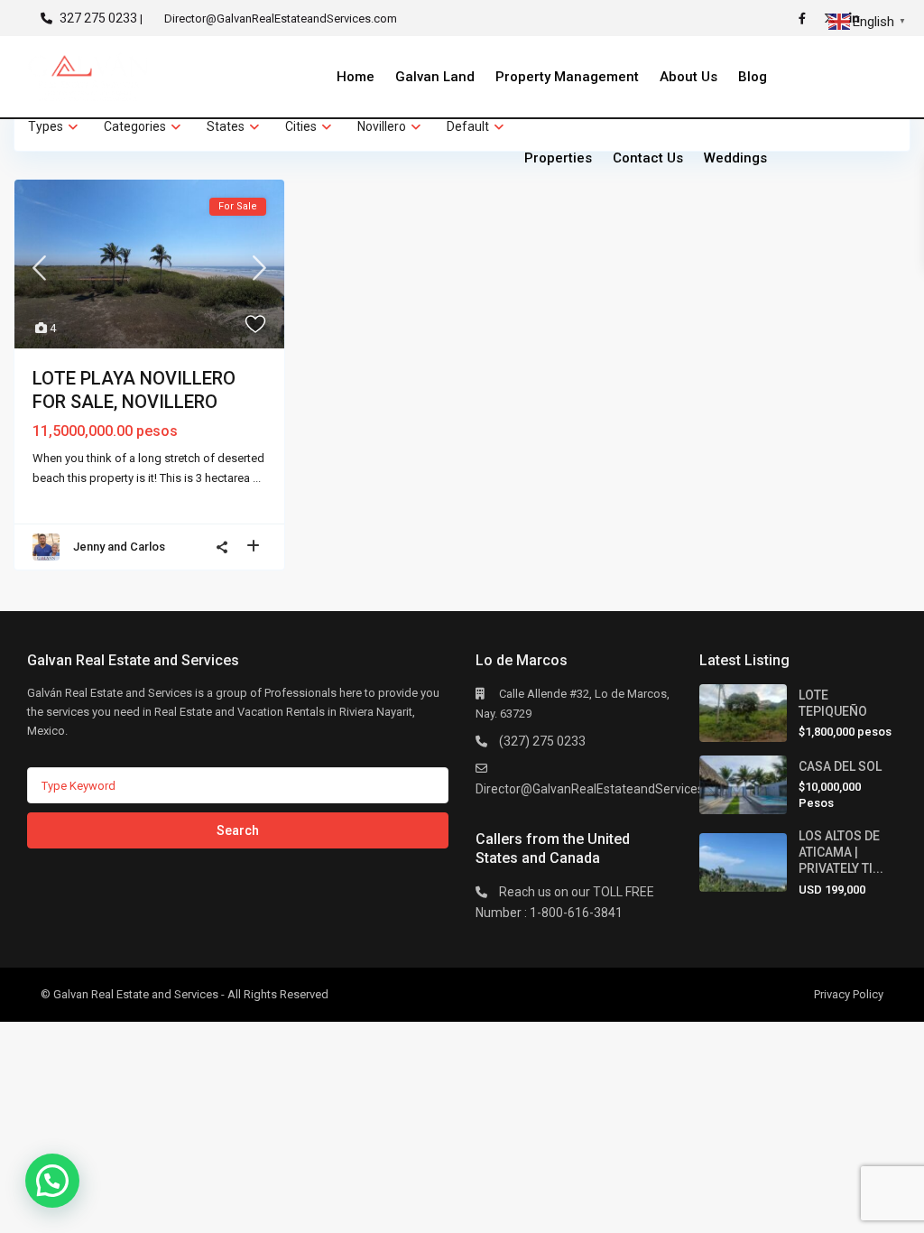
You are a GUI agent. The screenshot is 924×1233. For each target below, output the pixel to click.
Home (355, 77)
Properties (558, 158)
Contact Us (648, 158)
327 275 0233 (98, 18)
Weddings (735, 158)
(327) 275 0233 (542, 741)
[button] (52, 1181)
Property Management (567, 77)
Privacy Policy (848, 994)
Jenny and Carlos (119, 546)
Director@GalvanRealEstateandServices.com (604, 789)
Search (238, 830)
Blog (752, 77)
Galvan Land (435, 77)
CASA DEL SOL (840, 766)
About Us (688, 77)
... (257, 478)
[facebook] (806, 18)
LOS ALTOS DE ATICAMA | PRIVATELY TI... (841, 852)
